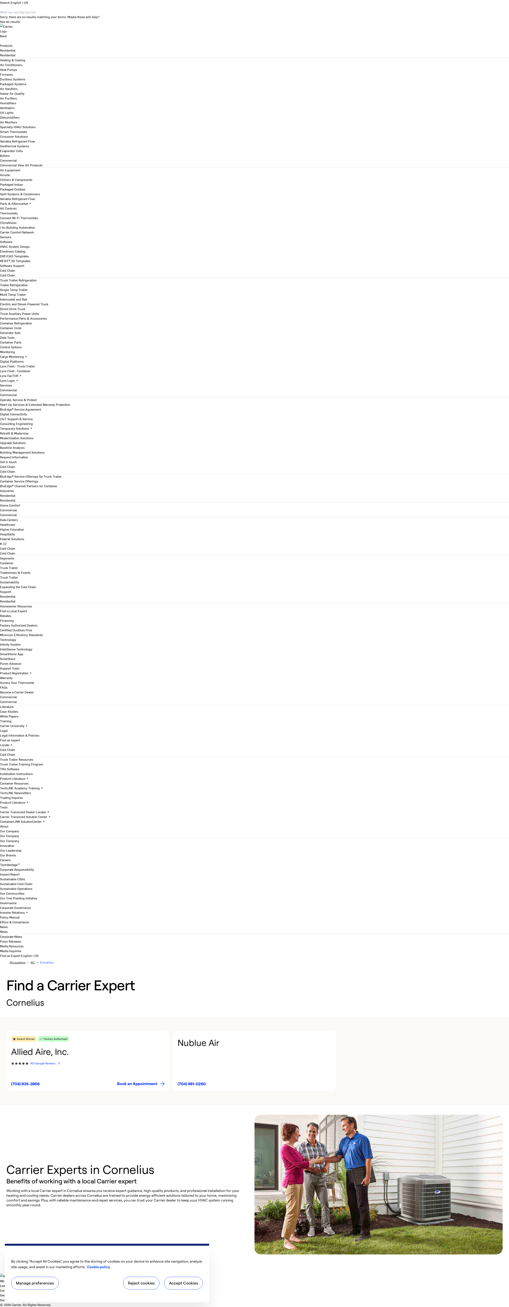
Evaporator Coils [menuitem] (11, 150)
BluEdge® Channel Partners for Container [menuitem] (28, 486)
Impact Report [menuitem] (9, 874)
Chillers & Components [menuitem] (16, 179)
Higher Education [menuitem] (12, 529)
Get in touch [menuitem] (8, 462)
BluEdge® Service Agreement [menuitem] (20, 409)
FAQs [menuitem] (4, 687)
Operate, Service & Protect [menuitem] (18, 399)
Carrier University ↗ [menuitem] (14, 725)
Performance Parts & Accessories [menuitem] (23, 318)
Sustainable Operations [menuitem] (16, 888)
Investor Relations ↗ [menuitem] (14, 912)
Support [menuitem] (5, 591)
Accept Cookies (183, 1283)
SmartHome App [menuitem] (11, 654)
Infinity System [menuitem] (10, 644)
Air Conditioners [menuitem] (11, 64)
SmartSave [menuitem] (7, 658)
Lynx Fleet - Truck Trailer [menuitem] (17, 366)
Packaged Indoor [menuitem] (11, 184)
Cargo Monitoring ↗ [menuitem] (13, 356)
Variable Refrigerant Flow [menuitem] (17, 141)
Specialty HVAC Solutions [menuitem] (18, 127)
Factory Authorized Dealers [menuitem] (19, 625)
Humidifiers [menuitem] (8, 103)
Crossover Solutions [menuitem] (14, 136)
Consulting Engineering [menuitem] (16, 423)
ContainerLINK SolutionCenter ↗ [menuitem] (22, 821)
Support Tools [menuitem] (9, 668)
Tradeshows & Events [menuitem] (15, 572)
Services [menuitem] (6, 385)
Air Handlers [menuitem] (9, 88)
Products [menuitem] (6, 45)
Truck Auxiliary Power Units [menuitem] (19, 313)
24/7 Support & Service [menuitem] (16, 419)
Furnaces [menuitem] (6, 74)
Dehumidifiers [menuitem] (10, 117)
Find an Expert (10, 955)
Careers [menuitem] (5, 860)
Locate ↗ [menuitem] (6, 745)
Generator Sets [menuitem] (10, 332)
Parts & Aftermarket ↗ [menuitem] (15, 203)
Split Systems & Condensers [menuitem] (20, 194)
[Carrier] (254, 28)
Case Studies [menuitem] (9, 711)
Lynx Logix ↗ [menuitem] (9, 380)
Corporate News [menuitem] (11, 936)
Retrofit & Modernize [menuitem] (14, 433)
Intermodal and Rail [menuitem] (13, 299)
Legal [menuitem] (4, 730)
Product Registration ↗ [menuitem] (16, 673)
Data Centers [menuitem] (9, 519)
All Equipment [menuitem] (10, 170)
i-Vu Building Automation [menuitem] (17, 227)
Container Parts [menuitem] (10, 342)
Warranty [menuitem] (6, 677)
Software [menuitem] (6, 241)
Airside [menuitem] (5, 175)
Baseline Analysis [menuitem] (12, 447)
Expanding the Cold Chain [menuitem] (18, 587)
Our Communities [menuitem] (12, 893)
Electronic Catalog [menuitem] (12, 251)
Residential (8, 55)
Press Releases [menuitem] (10, 941)
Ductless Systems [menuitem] (12, 79)
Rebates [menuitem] (5, 615)
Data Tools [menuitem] (7, 337)
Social (4, 1300)
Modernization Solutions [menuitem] (16, 438)
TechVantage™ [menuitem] (10, 864)
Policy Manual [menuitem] (10, 917)
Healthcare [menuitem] (7, 524)
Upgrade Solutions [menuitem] (13, 442)
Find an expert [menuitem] (10, 740)
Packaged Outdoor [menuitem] (12, 189)
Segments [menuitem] (7, 558)
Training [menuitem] (6, 721)
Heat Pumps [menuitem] (8, 69)
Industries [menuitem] (7, 490)
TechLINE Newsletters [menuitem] (15, 793)
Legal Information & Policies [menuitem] (19, 735)
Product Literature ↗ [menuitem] (14, 778)
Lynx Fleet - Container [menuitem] (15, 371)
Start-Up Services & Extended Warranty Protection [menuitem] (35, 404)
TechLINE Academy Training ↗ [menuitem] (21, 788)
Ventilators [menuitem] (7, 107)
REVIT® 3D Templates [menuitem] (15, 261)
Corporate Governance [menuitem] (15, 907)
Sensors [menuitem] (5, 237)
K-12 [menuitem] (3, 543)
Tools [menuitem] (4, 807)
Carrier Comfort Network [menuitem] (17, 232)
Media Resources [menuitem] (12, 946)
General (5, 1295)
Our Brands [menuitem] (8, 855)
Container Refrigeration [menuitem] (16, 323)
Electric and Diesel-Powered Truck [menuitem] (24, 304)
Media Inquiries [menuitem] (10, 951)
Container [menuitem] (6, 563)
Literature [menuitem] (7, 706)
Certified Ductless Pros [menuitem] (16, 630)
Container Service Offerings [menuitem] (19, 481)
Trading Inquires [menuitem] (11, 797)
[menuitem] (8, 50)
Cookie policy (98, 1267)
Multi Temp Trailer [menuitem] (13, 294)
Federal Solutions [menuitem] (12, 539)
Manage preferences (35, 1283)
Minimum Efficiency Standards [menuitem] (21, 635)
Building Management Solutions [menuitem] (22, 452)
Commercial (8, 165)
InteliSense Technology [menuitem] (16, 649)
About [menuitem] (4, 826)
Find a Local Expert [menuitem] (13, 611)
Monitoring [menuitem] (7, 351)
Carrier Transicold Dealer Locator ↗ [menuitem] (24, 812)
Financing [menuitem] (7, 620)
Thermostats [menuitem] (9, 213)
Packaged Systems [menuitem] (13, 84)
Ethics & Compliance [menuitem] (14, 922)
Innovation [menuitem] (7, 845)
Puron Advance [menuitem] (10, 663)
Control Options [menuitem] (11, 347)
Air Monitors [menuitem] (8, 122)
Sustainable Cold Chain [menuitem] (16, 883)
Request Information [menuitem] (14, 457)
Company (6, 1290)
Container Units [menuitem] (10, 328)
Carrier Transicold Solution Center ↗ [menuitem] (25, 816)
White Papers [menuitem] (9, 716)
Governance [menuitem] (8, 903)
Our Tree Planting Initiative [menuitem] (18, 898)
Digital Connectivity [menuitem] (13, 414)
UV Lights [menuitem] (7, 112)
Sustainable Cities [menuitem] (12, 879)
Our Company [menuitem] (9, 840)
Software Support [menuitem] (12, 265)
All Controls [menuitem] (8, 208)
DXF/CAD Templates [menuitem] (14, 256)
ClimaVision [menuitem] (8, 222)
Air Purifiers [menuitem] (8, 98)
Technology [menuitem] (8, 639)
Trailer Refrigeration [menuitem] (14, 285)
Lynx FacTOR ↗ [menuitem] (10, 375)
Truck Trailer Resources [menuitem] (16, 759)
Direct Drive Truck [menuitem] (12, 308)
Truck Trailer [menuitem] (9, 567)
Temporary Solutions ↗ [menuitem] (16, 428)
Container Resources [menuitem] (14, 783)
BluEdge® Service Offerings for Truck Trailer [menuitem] (31, 476)
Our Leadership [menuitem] (10, 850)
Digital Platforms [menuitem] (12, 361)
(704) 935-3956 (25, 1084)
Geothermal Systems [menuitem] (14, 146)
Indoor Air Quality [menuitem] (12, 93)
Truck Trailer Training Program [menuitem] (21, 764)
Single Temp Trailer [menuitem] (14, 289)
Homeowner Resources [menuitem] (16, 606)
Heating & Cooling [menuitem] (12, 60)
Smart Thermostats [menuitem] (13, 131)
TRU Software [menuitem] (9, 769)
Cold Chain (7, 275)
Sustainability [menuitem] (9, 582)
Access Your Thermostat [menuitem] (17, 682)
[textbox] (126, 1197)
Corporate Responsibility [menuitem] (17, 869)
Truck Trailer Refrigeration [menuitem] (18, 280)
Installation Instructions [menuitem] (16, 773)
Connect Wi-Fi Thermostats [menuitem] (19, 218)
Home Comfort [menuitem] (10, 505)
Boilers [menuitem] (5, 155)
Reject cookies (141, 1283)
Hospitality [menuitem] (7, 534)
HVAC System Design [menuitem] (15, 246)
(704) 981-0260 (192, 1084)
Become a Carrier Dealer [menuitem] (17, 692)
